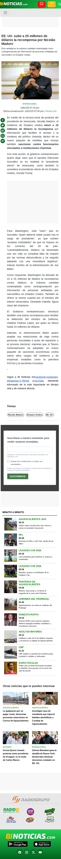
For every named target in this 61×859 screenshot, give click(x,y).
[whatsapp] (2, 136)
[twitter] (2, 125)
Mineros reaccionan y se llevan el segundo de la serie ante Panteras (33, 592)
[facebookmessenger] (2, 141)
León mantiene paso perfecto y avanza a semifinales (35, 558)
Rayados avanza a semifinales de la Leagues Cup (34, 573)
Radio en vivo (51, 5)
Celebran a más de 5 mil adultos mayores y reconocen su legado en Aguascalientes (36, 639)
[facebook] (2, 120)
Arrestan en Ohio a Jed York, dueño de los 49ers (36, 542)
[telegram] (2, 130)
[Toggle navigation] (5, 13)
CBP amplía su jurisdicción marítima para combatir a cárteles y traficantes (36, 655)
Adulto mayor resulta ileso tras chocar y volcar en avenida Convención (35, 526)
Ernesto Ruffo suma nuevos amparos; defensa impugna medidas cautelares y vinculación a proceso (35, 623)
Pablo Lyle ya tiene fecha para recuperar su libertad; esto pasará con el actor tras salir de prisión (35, 668)
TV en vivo (41, 5)
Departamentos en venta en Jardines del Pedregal (35, 606)
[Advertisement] (30, 18)
